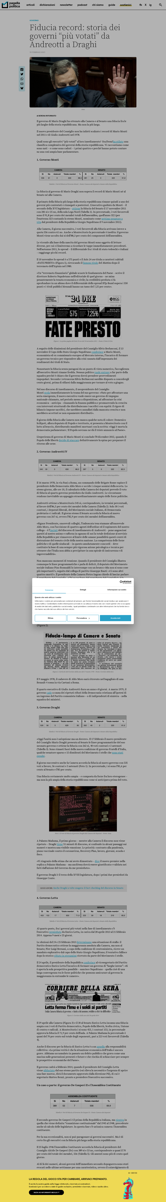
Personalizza (82, 618)
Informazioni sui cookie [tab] (117, 590)
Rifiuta (50, 618)
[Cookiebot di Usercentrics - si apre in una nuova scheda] (121, 582)
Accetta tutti (115, 618)
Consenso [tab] (49, 590)
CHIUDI (134, 1173)
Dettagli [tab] (83, 590)
